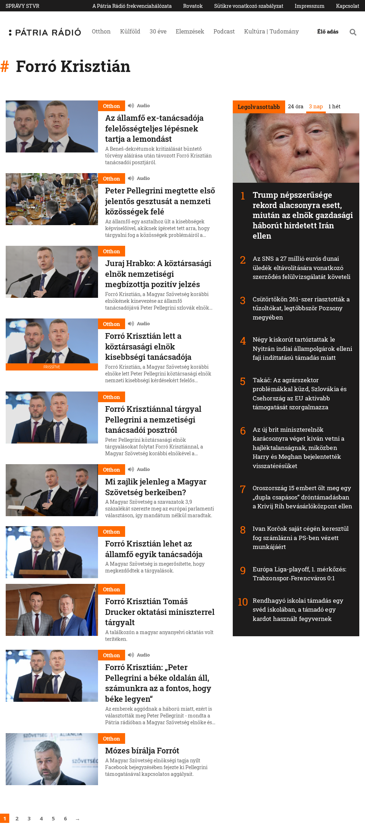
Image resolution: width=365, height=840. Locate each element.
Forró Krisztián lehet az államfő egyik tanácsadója (153, 548)
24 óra (295, 106)
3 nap (316, 106)
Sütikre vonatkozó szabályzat (248, 5)
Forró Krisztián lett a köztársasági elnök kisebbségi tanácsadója (148, 346)
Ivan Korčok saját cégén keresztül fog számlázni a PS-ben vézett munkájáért (301, 537)
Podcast (224, 31)
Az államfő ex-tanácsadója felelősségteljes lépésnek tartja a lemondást (154, 128)
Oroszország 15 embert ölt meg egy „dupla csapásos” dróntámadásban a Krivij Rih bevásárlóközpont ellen (303, 497)
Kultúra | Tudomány (271, 31)
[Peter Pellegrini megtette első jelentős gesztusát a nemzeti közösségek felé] (52, 206)
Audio (143, 105)
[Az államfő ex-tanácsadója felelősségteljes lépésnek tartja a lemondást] (52, 133)
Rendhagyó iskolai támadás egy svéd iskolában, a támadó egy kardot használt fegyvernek (298, 609)
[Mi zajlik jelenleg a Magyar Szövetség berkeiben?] (52, 492)
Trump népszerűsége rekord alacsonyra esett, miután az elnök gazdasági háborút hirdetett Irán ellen (303, 215)
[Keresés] (353, 32)
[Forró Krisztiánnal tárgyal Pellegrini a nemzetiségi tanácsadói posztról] (52, 425)
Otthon (101, 31)
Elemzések (190, 31)
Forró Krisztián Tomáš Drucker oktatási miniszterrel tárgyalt (160, 611)
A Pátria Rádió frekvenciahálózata (132, 5)
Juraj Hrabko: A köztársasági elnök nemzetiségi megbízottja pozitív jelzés (158, 273)
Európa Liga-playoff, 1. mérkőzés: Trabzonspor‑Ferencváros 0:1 (299, 573)
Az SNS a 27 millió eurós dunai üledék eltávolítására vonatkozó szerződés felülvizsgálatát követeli (302, 267)
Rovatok (193, 5)
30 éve (158, 31)
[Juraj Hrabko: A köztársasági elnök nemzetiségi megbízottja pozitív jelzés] (52, 279)
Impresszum (310, 5)
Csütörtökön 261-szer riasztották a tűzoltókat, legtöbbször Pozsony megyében (301, 308)
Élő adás (328, 31)
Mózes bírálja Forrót (142, 750)
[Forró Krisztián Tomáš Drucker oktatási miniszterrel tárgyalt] (52, 614)
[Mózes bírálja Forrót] (52, 759)
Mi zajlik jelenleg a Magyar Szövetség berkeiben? (155, 486)
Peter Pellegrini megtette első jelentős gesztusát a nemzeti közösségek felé (160, 201)
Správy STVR (22, 5)
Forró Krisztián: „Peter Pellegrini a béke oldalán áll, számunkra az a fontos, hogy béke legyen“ (158, 683)
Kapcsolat (347, 5)
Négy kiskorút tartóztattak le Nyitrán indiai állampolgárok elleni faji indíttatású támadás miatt (303, 348)
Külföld (130, 31)
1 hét (334, 106)
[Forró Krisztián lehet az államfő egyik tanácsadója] (52, 552)
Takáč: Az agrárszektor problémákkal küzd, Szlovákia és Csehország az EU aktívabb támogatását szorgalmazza (299, 393)
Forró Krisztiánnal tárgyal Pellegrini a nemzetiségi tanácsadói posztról (153, 419)
